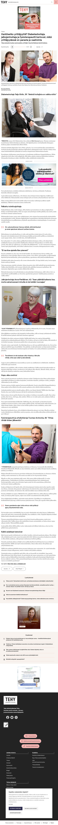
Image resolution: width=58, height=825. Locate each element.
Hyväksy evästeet (15, 808)
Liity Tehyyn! (19, 569)
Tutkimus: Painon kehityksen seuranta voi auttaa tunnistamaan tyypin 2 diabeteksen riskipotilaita (29, 644)
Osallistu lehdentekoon (32, 746)
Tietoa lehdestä (11, 782)
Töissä (8, 760)
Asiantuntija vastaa (11, 768)
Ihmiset (8, 763)
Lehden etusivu (11, 753)
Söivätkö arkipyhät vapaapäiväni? (15, 659)
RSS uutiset (37, 823)
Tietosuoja (19, 823)
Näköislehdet (9, 787)
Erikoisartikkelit (10, 758)
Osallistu (35, 753)
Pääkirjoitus (9, 775)
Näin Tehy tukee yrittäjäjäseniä (16, 564)
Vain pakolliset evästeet (31, 808)
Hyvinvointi (9, 765)
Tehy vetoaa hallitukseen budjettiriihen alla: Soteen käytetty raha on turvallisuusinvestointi (25, 650)
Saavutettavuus (28, 823)
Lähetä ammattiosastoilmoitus (31, 741)
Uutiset (8, 755)
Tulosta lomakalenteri (38, 767)
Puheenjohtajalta (11, 778)
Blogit (8, 770)
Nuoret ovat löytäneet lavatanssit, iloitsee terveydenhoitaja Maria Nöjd (25, 590)
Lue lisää (11, 804)
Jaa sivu (38, 47)
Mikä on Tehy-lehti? (11, 785)
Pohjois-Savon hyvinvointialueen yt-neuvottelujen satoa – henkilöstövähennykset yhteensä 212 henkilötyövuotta (28, 639)
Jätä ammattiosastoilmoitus (38, 761)
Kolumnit (8, 773)
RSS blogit (45, 823)
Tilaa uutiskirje (32, 736)
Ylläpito (52, 823)
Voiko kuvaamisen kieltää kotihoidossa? (17, 594)
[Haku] (52, 2)
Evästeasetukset (15, 812)
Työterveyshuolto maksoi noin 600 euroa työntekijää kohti (22, 655)
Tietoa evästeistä (9, 823)
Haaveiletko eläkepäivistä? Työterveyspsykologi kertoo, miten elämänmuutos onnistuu (30, 598)
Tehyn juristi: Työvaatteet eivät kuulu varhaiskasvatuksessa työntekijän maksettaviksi (29, 581)
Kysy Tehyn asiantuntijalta (39, 758)
